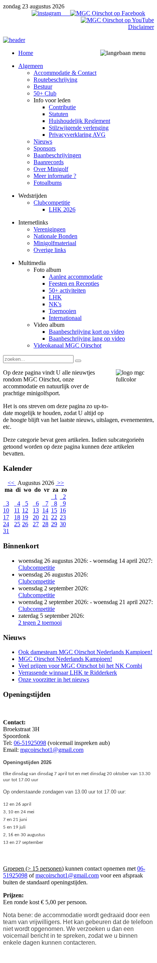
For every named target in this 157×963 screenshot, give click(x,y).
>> (60, 483)
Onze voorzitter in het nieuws (53, 679)
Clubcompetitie (36, 567)
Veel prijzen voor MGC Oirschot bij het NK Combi (80, 665)
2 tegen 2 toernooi (40, 622)
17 (6, 517)
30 (63, 524)
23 (63, 517)
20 (36, 517)
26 (25, 524)
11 (17, 510)
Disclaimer (141, 27)
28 (45, 524)
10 (6, 510)
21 (45, 517)
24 (6, 524)
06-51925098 (30, 743)
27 (36, 524)
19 (25, 517)
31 (6, 531)
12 (25, 510)
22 (54, 517)
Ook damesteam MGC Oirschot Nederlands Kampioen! (85, 652)
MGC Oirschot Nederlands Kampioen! (65, 659)
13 (36, 510)
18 (17, 517)
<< (12, 483)
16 (63, 510)
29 (54, 524)
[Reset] (78, 361)
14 (45, 510)
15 (54, 510)
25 (17, 524)
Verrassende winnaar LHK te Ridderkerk (67, 672)
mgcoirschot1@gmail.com (51, 749)
